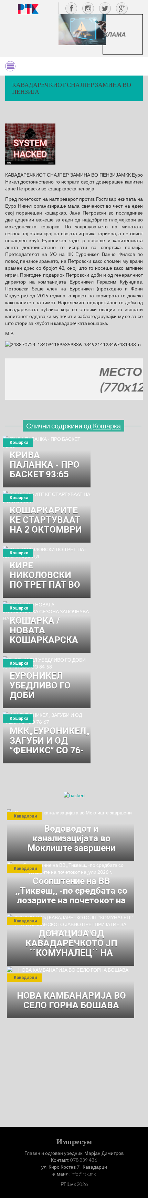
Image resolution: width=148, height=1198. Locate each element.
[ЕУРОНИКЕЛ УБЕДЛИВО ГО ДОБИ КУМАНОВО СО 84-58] (47, 682)
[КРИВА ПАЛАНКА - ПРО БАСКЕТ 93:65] (47, 461)
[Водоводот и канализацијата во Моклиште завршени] (70, 835)
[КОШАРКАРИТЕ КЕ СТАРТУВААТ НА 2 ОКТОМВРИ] (47, 517)
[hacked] (74, 795)
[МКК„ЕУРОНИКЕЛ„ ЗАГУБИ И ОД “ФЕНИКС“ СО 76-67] (47, 737)
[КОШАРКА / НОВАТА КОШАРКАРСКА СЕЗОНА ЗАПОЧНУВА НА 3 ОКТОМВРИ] (47, 627)
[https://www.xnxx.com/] (82, 29)
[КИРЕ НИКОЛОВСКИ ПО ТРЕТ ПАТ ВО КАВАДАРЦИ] (47, 572)
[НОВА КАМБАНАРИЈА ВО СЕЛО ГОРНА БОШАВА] (70, 992)
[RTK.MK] (28, 9)
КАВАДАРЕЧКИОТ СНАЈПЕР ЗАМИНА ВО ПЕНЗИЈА (71, 88)
